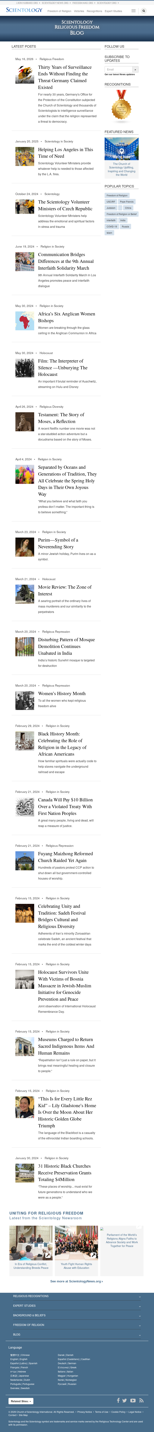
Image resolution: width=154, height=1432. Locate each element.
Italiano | (65, 1371)
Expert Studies (113, 11)
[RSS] (141, 1400)
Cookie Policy (118, 1411)
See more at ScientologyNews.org (76, 1281)
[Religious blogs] (122, 106)
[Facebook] (118, 1400)
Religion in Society (52, 246)
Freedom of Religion (59, 11)
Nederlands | (20, 1379)
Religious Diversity (51, 406)
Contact (12, 1415)
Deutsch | (67, 1363)
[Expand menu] (77, 1297)
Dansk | (65, 1354)
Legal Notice (134, 1411)
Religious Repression (56, 631)
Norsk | (67, 1379)
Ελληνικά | (67, 1367)
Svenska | (20, 1388)
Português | (22, 1383)
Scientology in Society (59, 141)
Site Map (23, 1415)
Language (15, 1347)
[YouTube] (133, 1400)
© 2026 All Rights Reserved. (41, 1411)
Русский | (67, 1383)
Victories (79, 11)
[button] (136, 69)
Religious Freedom (52, 59)
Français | (19, 1367)
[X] (124, 1400)
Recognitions (94, 11)
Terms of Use (101, 1411)
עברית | (18, 1371)
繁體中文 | (20, 1354)
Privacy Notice (84, 1411)
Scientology (52, 194)
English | (18, 1359)
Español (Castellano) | (74, 1359)
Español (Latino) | (23, 1363)
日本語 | (19, 1375)
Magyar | (68, 1375)
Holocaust (46, 353)
